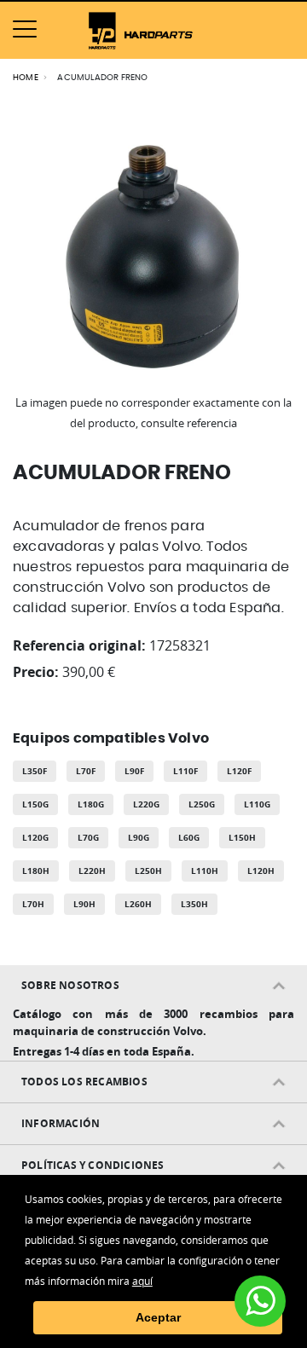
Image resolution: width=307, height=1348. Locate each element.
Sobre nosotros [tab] (70, 985)
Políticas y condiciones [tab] (93, 1165)
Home (25, 77)
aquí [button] (142, 1280)
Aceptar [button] (158, 1317)
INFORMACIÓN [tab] (60, 1123)
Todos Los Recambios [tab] (84, 1081)
